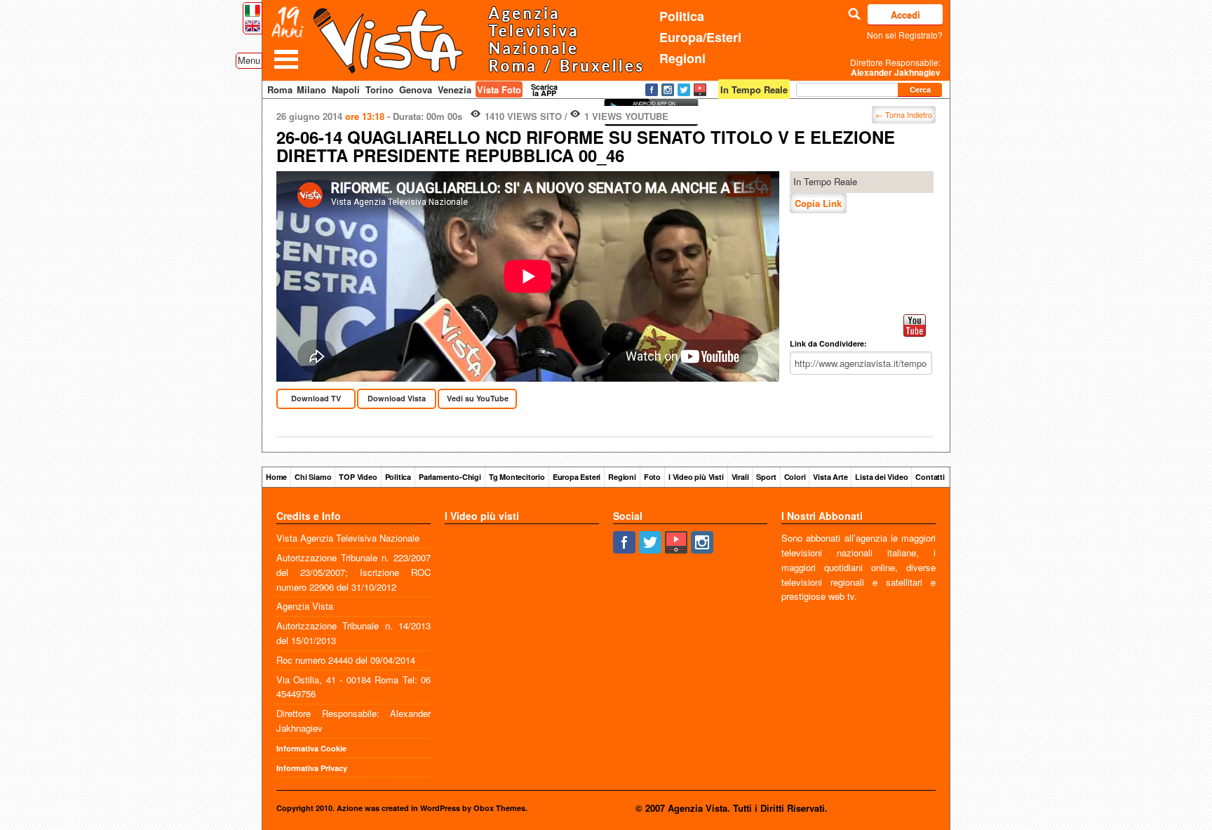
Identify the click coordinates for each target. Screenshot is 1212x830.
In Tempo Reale (825, 181)
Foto (652, 476)
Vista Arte (830, 476)
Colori (795, 476)
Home (276, 476)
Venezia (454, 89)
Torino (379, 89)
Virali (740, 476)
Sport (766, 476)
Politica (681, 16)
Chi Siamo (313, 476)
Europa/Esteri (700, 37)
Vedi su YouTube (478, 398)
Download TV (316, 398)
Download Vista (397, 398)
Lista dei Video (881, 476)
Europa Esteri (576, 476)
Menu (249, 60)
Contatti (929, 476)
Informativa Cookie (311, 748)
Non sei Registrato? (905, 35)
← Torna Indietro (903, 114)
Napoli (346, 89)
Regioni (682, 58)
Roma (279, 89)
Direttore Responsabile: (895, 67)
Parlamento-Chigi (450, 476)
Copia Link (818, 203)
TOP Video (358, 476)
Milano (311, 89)
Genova (415, 89)
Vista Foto (499, 89)
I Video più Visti (696, 476)
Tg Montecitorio (517, 476)
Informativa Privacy (311, 768)
